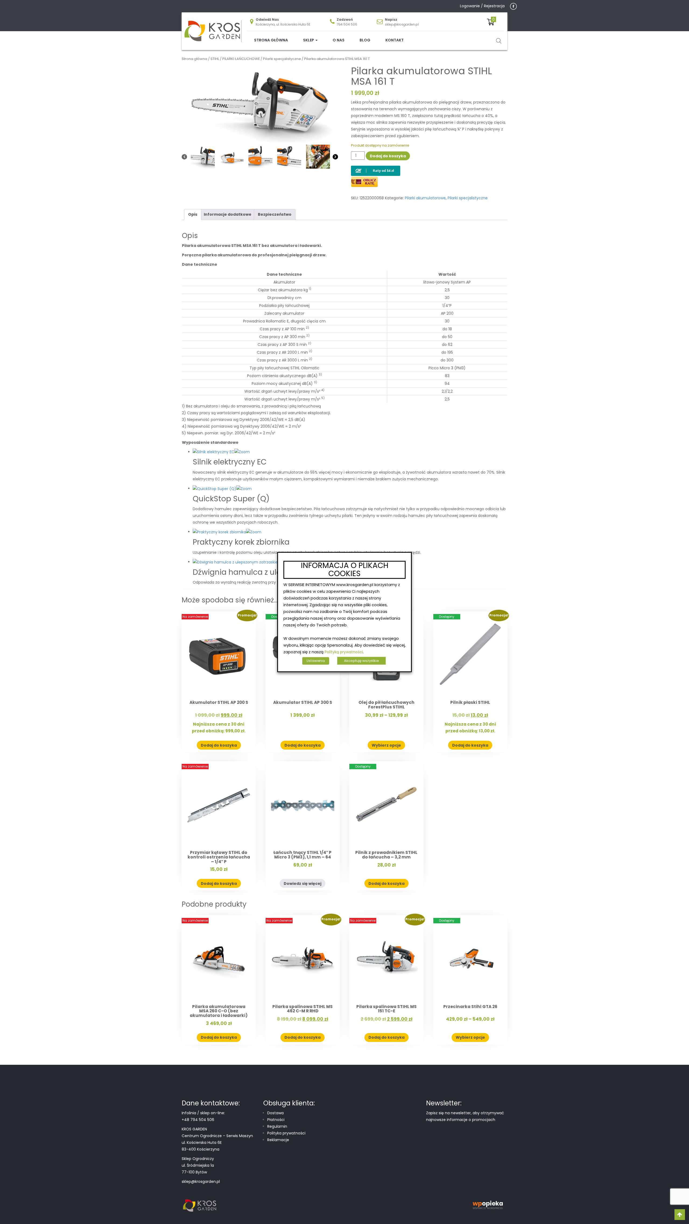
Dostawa (275, 1113)
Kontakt (394, 40)
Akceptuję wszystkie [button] (361, 660)
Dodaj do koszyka (388, 156)
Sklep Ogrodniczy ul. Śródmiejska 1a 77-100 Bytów (198, 1165)
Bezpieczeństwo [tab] (274, 214)
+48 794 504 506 (198, 1119)
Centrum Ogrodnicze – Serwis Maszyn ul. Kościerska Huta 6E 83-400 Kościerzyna (217, 1142)
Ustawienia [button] (316, 660)
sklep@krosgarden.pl (402, 24)
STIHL (214, 58)
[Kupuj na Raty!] (375, 166)
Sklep (309, 40)
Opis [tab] (192, 214)
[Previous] (184, 156)
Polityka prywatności (286, 1133)
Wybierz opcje (386, 745)
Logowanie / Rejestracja (482, 6)
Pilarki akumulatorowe (425, 198)
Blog (365, 40)
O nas (338, 40)
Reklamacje (278, 1140)
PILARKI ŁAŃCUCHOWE (241, 58)
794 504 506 (347, 24)
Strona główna (271, 40)
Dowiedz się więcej (302, 883)
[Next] (335, 156)
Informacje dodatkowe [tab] (227, 214)
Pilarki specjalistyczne (282, 58)
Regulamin (277, 1126)
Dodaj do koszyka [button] (219, 745)
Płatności (275, 1119)
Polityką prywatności (344, 652)
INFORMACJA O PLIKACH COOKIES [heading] (344, 570)
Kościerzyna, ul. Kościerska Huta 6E (283, 24)
